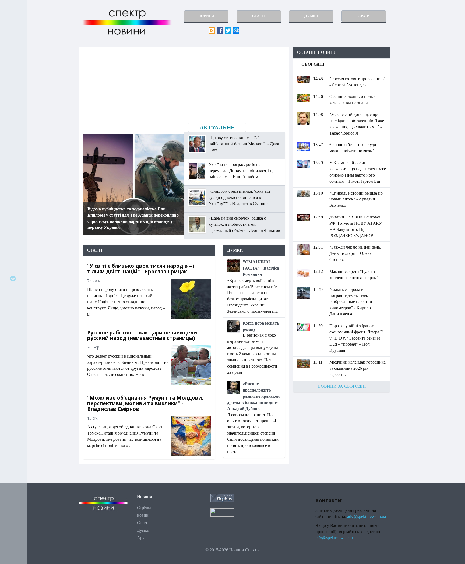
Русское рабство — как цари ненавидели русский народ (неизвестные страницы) (142, 335)
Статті (143, 522)
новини (206, 16)
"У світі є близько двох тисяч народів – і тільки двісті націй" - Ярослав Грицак (141, 268)
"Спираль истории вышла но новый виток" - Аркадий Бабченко (356, 199)
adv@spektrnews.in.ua (366, 516)
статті (258, 16)
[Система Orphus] (222, 497)
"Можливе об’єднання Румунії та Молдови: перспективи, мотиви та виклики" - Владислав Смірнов (145, 403)
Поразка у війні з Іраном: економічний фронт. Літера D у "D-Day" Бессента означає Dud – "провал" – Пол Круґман (356, 337)
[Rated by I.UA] (222, 512)
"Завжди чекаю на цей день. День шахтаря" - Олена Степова (355, 253)
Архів (142, 537)
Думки (143, 530)
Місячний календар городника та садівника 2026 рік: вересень (357, 368)
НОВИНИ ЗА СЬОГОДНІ (342, 386)
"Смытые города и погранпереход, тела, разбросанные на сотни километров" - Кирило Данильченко (350, 301)
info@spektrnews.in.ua (335, 537)
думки (311, 16)
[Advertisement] (341, 435)
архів (363, 16)
